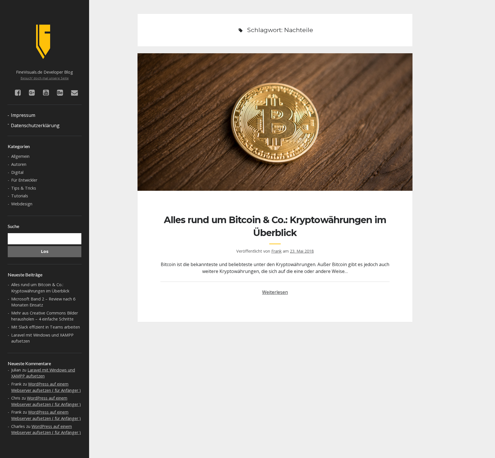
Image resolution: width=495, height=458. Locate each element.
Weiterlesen (275, 292)
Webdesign (21, 204)
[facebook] (18, 92)
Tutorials (19, 195)
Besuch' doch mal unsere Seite (45, 78)
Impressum (23, 115)
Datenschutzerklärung (35, 125)
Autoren (18, 164)
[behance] (60, 92)
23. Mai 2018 (302, 251)
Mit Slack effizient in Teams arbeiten (45, 327)
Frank (276, 251)
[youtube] (46, 92)
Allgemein (20, 156)
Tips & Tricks (23, 188)
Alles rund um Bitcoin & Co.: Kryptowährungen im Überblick (275, 122)
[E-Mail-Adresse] (74, 92)
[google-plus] (32, 92)
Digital (17, 172)
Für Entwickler (24, 180)
